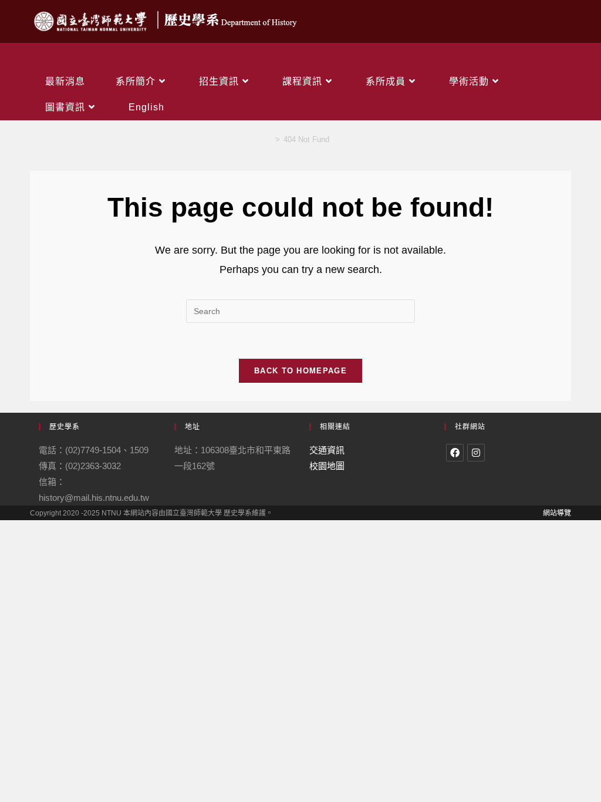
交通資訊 (327, 450)
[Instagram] (476, 452)
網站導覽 (557, 513)
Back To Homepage (300, 370)
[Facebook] (455, 452)
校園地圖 (327, 466)
